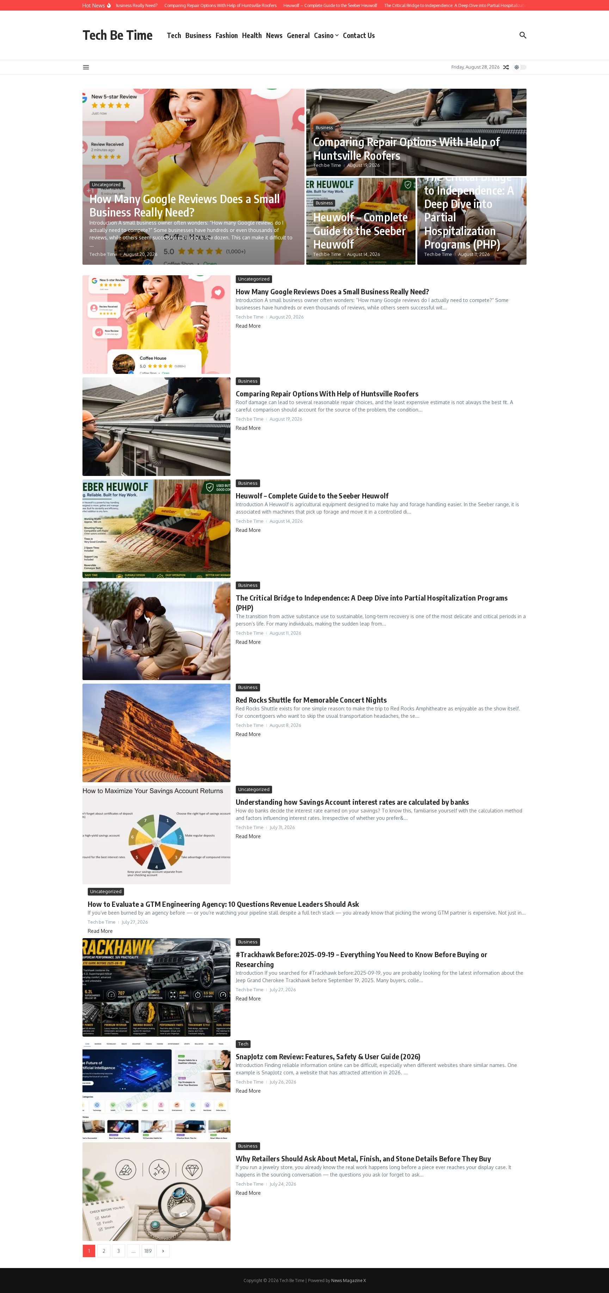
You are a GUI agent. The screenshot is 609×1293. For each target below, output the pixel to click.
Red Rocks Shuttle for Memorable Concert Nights (311, 699)
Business (198, 35)
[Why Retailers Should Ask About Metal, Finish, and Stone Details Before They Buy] (156, 1191)
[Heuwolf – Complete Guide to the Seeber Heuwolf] (156, 528)
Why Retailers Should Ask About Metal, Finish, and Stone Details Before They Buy (363, 1158)
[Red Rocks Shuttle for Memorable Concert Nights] (156, 733)
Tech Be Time (117, 35)
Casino (323, 35)
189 (148, 1251)
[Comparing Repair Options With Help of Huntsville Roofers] (156, 426)
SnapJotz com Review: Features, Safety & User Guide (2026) (328, 1056)
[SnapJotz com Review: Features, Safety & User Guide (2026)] (156, 1089)
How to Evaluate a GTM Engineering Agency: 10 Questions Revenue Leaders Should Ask (223, 903)
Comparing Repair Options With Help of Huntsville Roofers (406, 148)
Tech (174, 35)
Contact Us (359, 35)
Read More (248, 326)
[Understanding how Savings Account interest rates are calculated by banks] (156, 835)
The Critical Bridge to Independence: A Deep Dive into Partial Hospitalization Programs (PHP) (469, 210)
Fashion (227, 35)
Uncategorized (106, 184)
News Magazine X (348, 1280)
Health (252, 35)
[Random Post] (506, 67)
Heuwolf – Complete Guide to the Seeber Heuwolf (360, 230)
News (274, 35)
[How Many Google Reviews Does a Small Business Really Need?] (156, 324)
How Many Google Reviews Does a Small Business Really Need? (185, 205)
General (298, 35)
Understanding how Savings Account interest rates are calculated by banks (352, 801)
